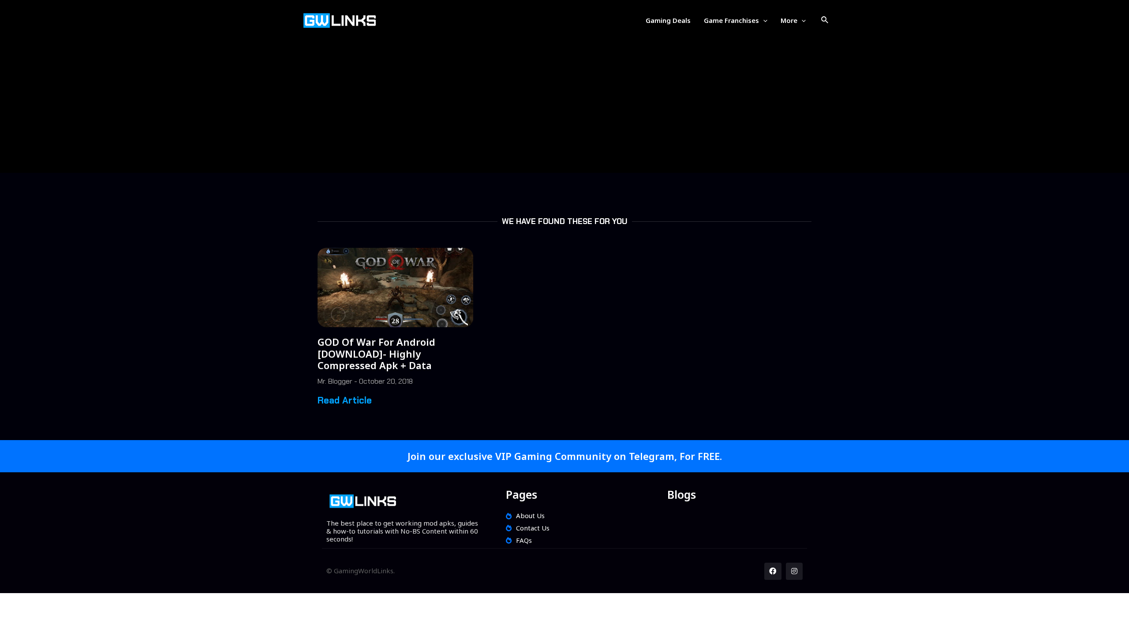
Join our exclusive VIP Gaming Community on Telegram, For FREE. (564, 456)
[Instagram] (794, 571)
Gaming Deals (668, 20)
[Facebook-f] (772, 571)
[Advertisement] (564, 102)
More (789, 20)
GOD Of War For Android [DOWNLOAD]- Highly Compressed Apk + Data (376, 353)
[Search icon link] (825, 20)
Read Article (345, 400)
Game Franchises (731, 20)
